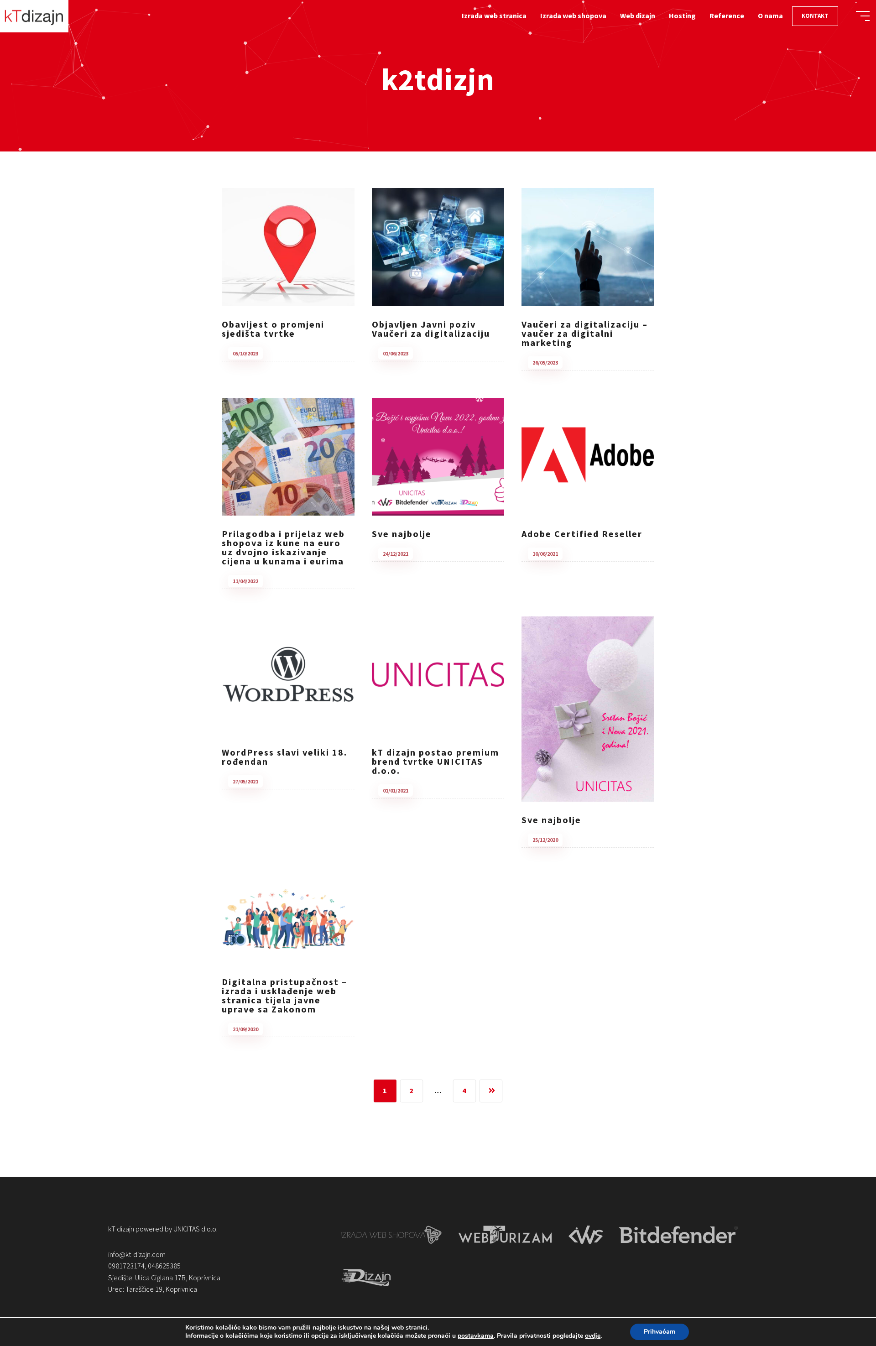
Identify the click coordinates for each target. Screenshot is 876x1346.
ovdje (592, 1335)
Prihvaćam (659, 1331)
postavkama (476, 1336)
